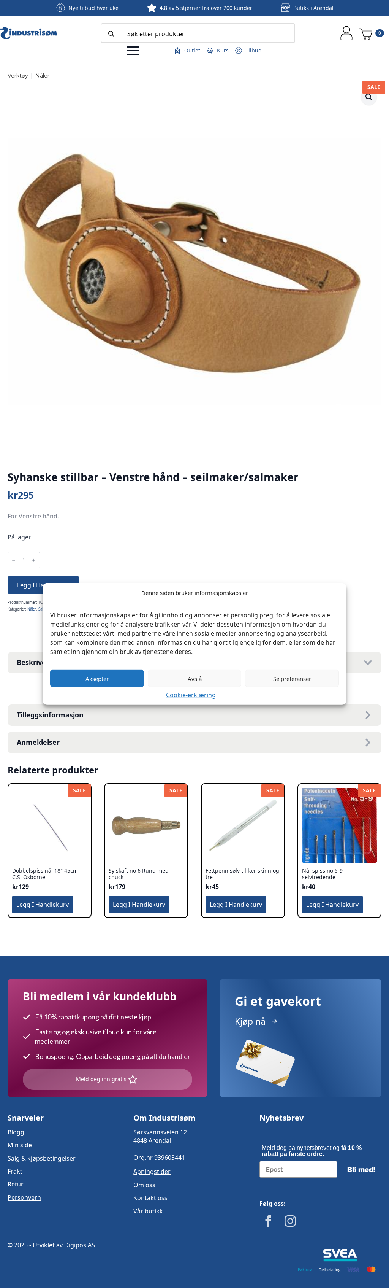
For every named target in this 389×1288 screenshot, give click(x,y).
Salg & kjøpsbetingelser (42, 1158)
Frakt (15, 1171)
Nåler (42, 75)
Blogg (16, 1132)
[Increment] (34, 560)
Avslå (195, 678)
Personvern (24, 1197)
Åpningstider (152, 1171)
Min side (20, 1145)
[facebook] (268, 1221)
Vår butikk (148, 1211)
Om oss (144, 1185)
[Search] (111, 34)
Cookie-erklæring (191, 695)
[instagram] (290, 1221)
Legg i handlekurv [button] (42, 904)
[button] (369, 97)
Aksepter (97, 678)
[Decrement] (13, 560)
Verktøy (18, 75)
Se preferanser (292, 678)
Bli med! (361, 1169)
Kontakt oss (150, 1198)
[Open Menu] (133, 51)
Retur (16, 1184)
